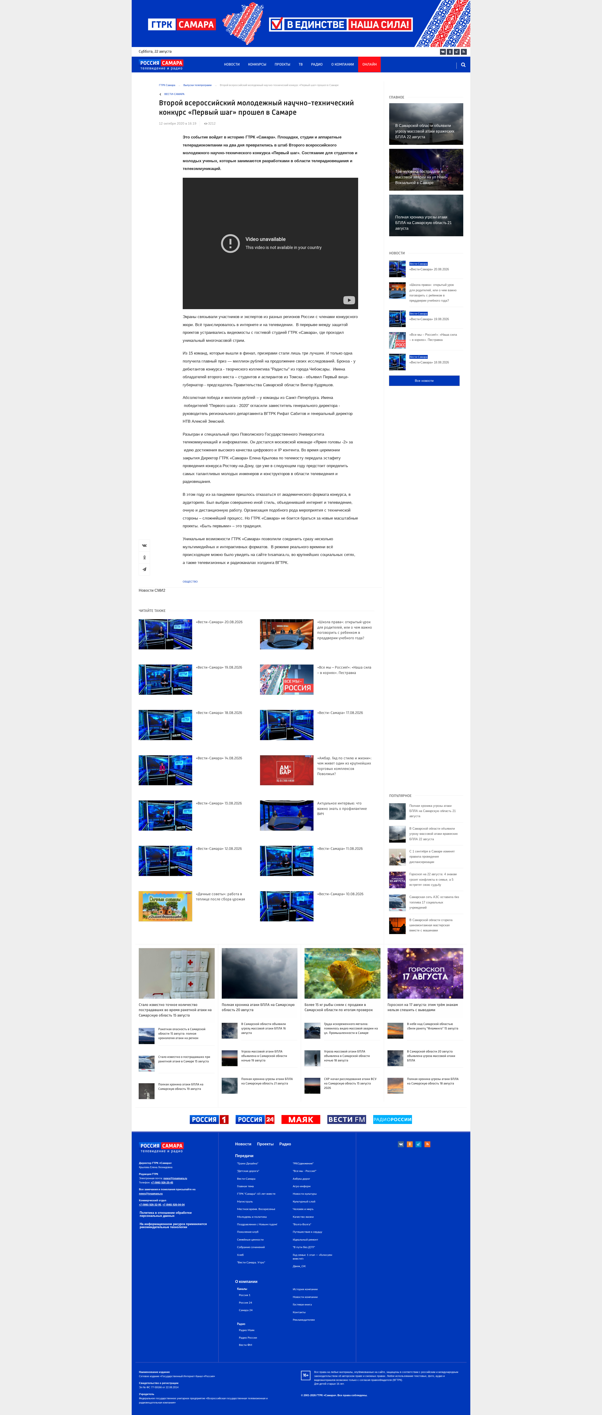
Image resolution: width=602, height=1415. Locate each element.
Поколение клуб (247, 1231)
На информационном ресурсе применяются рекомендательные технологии (173, 1225)
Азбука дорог (301, 1178)
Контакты (299, 1312)
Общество (190, 581)
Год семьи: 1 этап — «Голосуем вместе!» (312, 1256)
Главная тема (245, 1186)
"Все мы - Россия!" (304, 1171)
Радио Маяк (246, 1330)
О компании (342, 65)
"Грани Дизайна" (247, 1163)
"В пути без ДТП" (304, 1247)
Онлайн (369, 65)
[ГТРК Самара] (161, 64)
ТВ (301, 65)
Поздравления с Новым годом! (257, 1224)
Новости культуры (305, 1193)
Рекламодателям (304, 1319)
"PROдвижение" (303, 1163)
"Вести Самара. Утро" (251, 1262)
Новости (232, 65)
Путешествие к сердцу (307, 1231)
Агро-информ (301, 1186)
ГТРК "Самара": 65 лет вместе (256, 1193)
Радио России (248, 1337)
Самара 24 (246, 1310)
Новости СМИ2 (152, 590)
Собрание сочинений (251, 1247)
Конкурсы (257, 65)
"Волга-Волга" (302, 1224)
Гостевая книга (302, 1304)
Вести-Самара (174, 94)
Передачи (244, 1156)
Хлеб (240, 1254)
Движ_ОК (299, 1266)
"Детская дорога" (248, 1171)
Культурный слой (304, 1201)
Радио (317, 65)
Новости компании (305, 1297)
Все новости (424, 380)
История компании (305, 1289)
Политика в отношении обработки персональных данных (166, 1214)
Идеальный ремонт (305, 1239)
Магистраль (245, 1201)
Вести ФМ (245, 1345)
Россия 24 (245, 1302)
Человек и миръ (303, 1209)
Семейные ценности (250, 1239)
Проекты (282, 65)
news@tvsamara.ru (175, 1178)
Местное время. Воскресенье (256, 1209)
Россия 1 (244, 1295)
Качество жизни (303, 1216)
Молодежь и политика (252, 1216)
